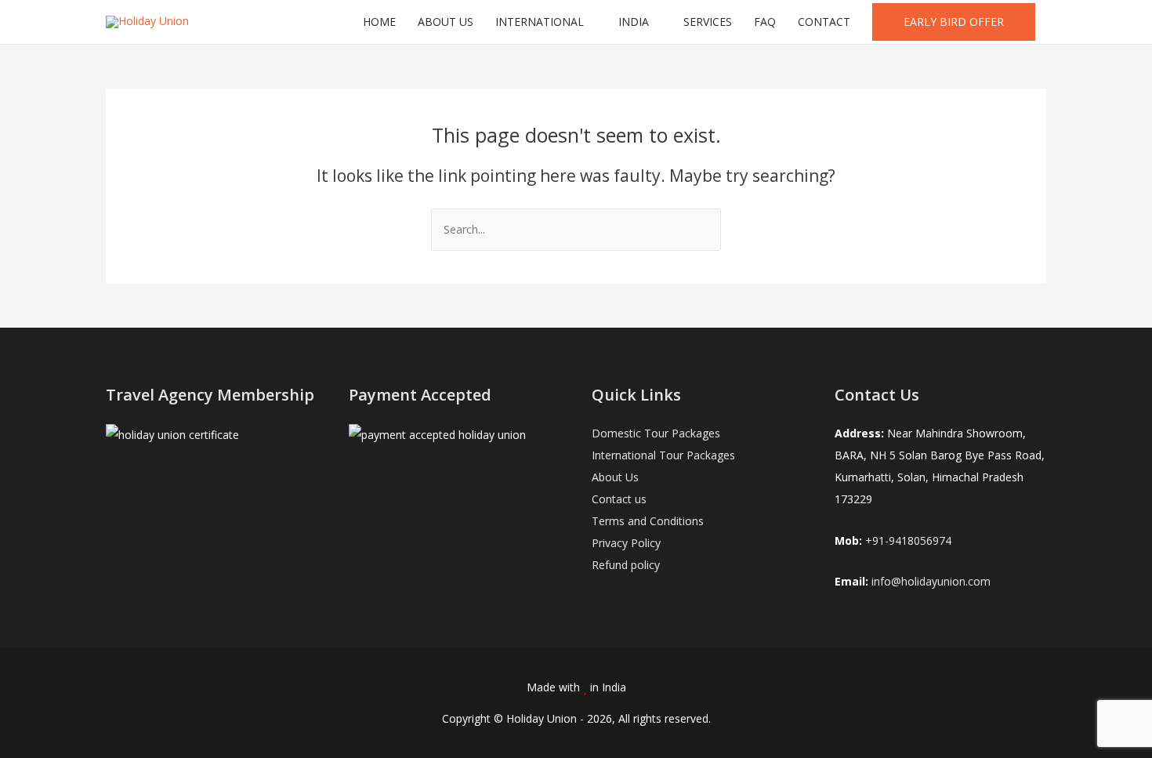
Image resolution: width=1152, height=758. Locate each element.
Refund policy (626, 564)
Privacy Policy (626, 542)
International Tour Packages (663, 455)
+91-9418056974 (908, 540)
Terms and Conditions (648, 520)
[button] (953, 22)
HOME (379, 21)
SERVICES (707, 21)
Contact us (619, 498)
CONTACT (824, 21)
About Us (615, 477)
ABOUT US (445, 21)
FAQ (765, 21)
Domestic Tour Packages (656, 433)
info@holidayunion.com (931, 581)
